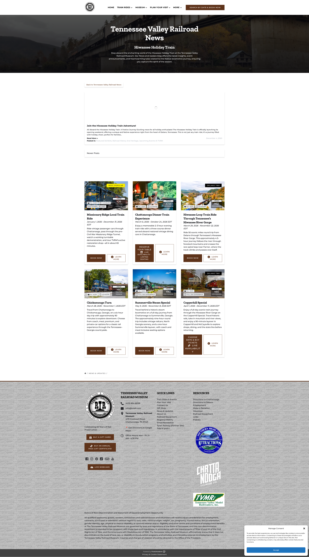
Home (111, 7)
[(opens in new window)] (209, 425)
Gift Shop (161, 408)
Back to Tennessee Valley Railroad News (103, 85)
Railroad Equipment (167, 417)
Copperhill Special (195, 302)
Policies (196, 420)
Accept (276, 550)
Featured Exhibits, (104, 141)
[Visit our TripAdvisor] (107, 458)
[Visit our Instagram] (91, 458)
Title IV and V (163, 428)
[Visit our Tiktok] (101, 458)
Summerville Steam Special (152, 302)
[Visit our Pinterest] (96, 458)
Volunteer (198, 411)
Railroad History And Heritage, (125, 141)
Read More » (92, 138)
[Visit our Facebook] (86, 458)
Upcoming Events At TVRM (151, 141)
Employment (199, 405)
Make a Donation (201, 408)
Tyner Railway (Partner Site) (170, 425)
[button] (304, 528)
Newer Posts (93, 153)
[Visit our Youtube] (112, 458)
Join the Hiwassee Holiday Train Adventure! (111, 125)
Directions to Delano (203, 402)
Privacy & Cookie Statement (154, 554)
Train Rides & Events (167, 399)
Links (195, 417)
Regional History (165, 420)
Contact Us (162, 405)
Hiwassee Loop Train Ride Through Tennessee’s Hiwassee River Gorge (200, 218)
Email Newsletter (165, 423)
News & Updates (97, 373)
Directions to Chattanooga (206, 399)
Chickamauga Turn (99, 302)
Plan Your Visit (164, 402)
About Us (161, 414)
